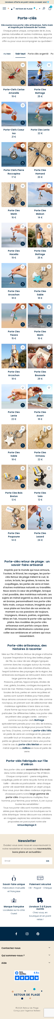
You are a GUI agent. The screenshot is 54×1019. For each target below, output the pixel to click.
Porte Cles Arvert (40, 414)
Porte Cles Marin (14, 212)
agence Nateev (33, 1010)
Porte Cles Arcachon (14, 293)
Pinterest (38, 934)
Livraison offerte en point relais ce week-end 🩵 (27, 2)
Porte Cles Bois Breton (13, 494)
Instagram (27, 934)
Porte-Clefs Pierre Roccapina (14, 172)
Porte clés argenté (38, 53)
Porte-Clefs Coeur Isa (13, 131)
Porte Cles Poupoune (14, 535)
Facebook (16, 934)
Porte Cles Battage (40, 91)
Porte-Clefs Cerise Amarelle (13, 91)
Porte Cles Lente (40, 129)
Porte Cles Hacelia (14, 252)
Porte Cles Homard (40, 172)
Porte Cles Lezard (40, 535)
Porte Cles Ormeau (40, 454)
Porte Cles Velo (40, 494)
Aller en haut (49, 834)
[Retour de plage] (24, 8)
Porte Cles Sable (40, 293)
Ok (47, 861)
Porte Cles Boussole (40, 373)
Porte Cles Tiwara (14, 333)
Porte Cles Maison (40, 212)
